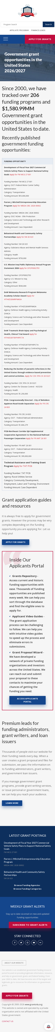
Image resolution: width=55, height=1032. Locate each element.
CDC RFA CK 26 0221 (27, 383)
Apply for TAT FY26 (23, 466)
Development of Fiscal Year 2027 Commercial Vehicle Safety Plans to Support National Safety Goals (27, 845)
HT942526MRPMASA (27, 306)
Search (48, 24)
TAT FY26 (25, 473)
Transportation (19, 192)
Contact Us (7, 1021)
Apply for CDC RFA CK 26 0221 (37, 376)
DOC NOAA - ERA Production (23, 216)
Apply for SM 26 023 (24, 237)
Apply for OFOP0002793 (29, 268)
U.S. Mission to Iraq (19, 279)
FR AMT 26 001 (25, 445)
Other (15, 282)
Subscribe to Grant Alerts (30, 925)
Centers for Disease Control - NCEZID (26, 386)
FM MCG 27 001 (25, 181)
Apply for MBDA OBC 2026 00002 (27, 205)
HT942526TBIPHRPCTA (28, 345)
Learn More (12, 803)
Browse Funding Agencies (27, 885)
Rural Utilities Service (22, 476)
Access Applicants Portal (27, 700)
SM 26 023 (23, 244)
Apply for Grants (40, 39)
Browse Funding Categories (28, 889)
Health (15, 254)
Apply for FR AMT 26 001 (36, 438)
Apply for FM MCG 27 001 (20, 174)
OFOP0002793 (25, 275)
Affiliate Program (19, 30)
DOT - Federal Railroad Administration (27, 418)
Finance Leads (38, 30)
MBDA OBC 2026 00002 (29, 213)
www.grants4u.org (33, 1004)
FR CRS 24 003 (25, 414)
